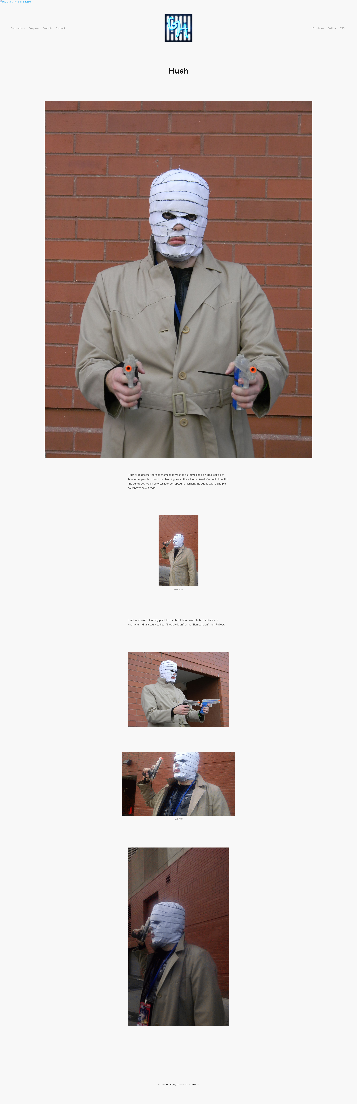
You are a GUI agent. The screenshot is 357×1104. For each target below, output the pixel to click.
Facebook (318, 28)
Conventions (18, 28)
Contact (60, 28)
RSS (342, 28)
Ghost (196, 1084)
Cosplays (34, 28)
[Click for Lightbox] (178, 550)
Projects (47, 28)
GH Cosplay (171, 1084)
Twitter (331, 28)
